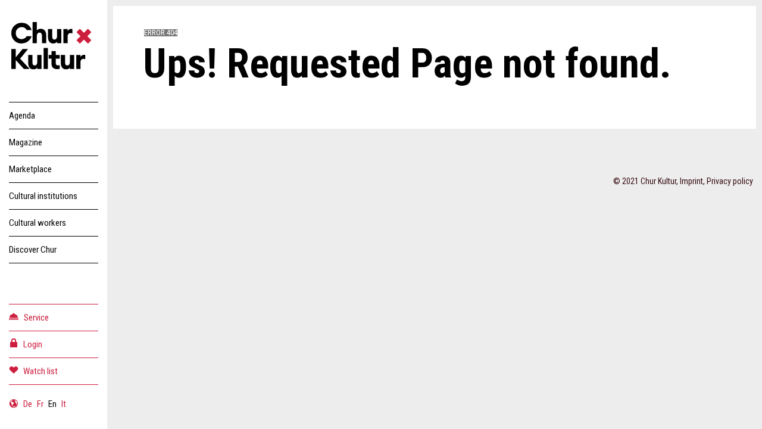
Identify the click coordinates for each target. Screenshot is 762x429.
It (63, 404)
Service (36, 317)
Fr (40, 404)
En (52, 404)
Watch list (40, 371)
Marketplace (30, 169)
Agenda (22, 115)
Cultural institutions (43, 196)
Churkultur (53, 47)
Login (32, 344)
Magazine (25, 142)
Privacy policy (730, 181)
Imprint (691, 181)
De (27, 404)
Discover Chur (33, 249)
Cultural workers (37, 222)
